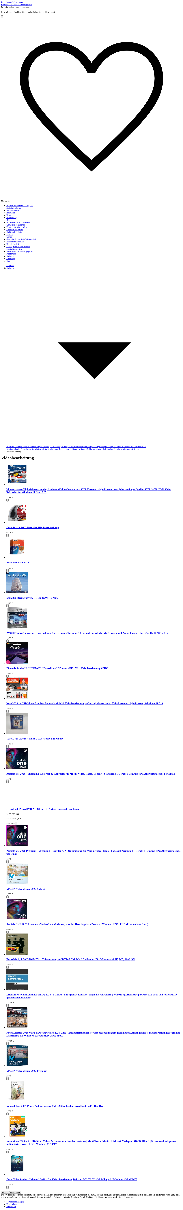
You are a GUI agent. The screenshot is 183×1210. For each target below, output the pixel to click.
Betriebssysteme (90, 446)
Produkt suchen (7, 7)
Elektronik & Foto (14, 232)
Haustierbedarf (12, 244)
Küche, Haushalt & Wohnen (18, 246)
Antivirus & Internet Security (125, 446)
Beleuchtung (11, 217)
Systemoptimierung (105, 446)
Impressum (11, 1206)
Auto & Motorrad (13, 208)
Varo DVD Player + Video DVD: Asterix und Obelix (34, 738)
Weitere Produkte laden (11, 1192)
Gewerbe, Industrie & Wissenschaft (21, 239)
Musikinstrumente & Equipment (19, 251)
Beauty (9, 215)
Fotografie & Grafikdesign (47, 449)
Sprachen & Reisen (113, 449)
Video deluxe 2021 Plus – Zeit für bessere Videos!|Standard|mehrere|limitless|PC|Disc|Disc (55, 1106)
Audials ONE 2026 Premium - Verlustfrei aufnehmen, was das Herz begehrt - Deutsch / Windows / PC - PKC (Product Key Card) (77, 924)
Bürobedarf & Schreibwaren (18, 222)
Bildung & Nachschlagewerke (92, 449)
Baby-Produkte (12, 210)
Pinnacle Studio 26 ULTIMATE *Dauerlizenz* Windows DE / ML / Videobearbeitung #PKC (57, 668)
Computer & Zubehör (15, 225)
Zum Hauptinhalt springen (12, 2)
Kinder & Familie (28, 446)
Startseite (10, 265)
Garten (9, 237)
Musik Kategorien (14, 249)
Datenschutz (11, 1204)
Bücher (9, 220)
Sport (8, 261)
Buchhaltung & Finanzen (69, 449)
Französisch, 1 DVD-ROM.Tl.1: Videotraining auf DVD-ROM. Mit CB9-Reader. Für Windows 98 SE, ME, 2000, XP (70, 959)
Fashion (9, 234)
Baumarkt (10, 213)
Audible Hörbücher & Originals (19, 205)
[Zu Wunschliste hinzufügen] (7, 500)
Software (10, 256)
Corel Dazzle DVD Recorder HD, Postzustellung (32, 527)
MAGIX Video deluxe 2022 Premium (26, 1070)
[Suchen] (2, 16)
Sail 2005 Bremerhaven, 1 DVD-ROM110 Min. (32, 597)
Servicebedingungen (15, 1202)
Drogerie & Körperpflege (17, 227)
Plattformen (11, 254)
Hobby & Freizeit (69, 446)
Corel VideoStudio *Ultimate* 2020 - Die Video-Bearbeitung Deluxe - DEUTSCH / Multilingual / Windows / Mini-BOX (71, 1179)
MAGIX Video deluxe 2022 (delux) (25, 889)
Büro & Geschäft (13, 446)
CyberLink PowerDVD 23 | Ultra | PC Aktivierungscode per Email (42, 809)
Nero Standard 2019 (17, 562)
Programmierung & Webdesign (49, 446)
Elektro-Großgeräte (14, 229)
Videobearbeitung (28, 449)
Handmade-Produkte (15, 242)
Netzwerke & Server (130, 449)
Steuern (80, 446)
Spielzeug (10, 258)
